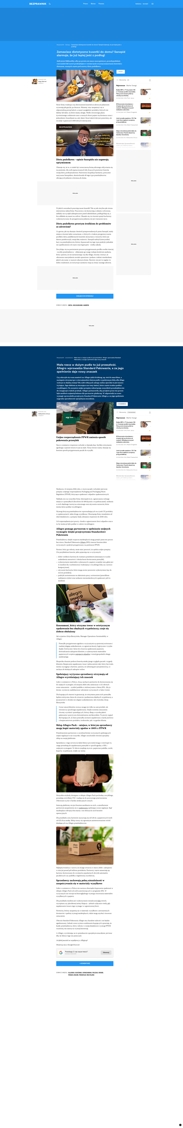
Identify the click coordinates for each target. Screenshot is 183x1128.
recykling (90, 975)
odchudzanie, (78, 305)
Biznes (93, 4)
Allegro (83, 542)
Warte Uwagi (131, 85)
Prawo (85, 4)
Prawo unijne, (73, 975)
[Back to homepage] (38, 4)
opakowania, (87, 972)
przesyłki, (82, 975)
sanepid (86, 305)
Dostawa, (78, 972)
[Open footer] (180, 1125)
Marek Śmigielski (132, 112)
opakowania (83, 808)
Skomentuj (124, 80)
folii (99, 901)
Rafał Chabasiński (132, 125)
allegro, (71, 972)
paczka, (95, 972)
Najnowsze (120, 85)
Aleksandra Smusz (131, 137)
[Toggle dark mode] (50, 4)
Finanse (101, 4)
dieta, (70, 305)
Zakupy (120, 71)
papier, (101, 972)
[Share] (150, 80)
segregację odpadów (82, 654)
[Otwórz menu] (151, 4)
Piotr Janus (130, 98)
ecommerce (122, 404)
